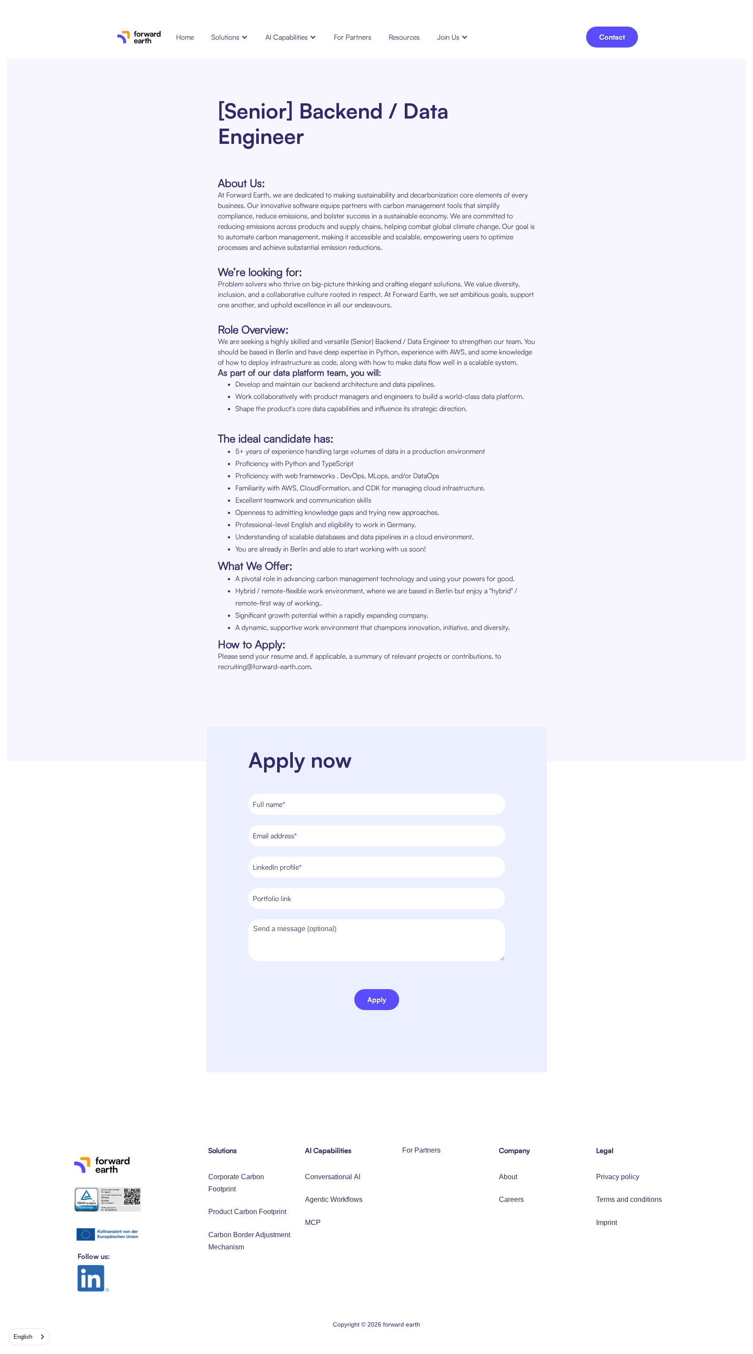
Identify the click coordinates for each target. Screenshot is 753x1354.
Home (185, 37)
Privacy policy (617, 1176)
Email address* (275, 835)
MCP (313, 1222)
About (508, 1176)
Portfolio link (272, 898)
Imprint (606, 1222)
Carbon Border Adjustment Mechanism (249, 1241)
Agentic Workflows (334, 1199)
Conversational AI (332, 1176)
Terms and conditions (629, 1199)
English (23, 1337)
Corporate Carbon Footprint (236, 1183)
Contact (612, 37)
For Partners (352, 37)
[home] (139, 37)
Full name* (269, 804)
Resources (404, 37)
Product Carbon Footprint (247, 1211)
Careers (511, 1199)
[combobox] (29, 1336)
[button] (230, 37)
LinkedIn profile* (277, 867)
